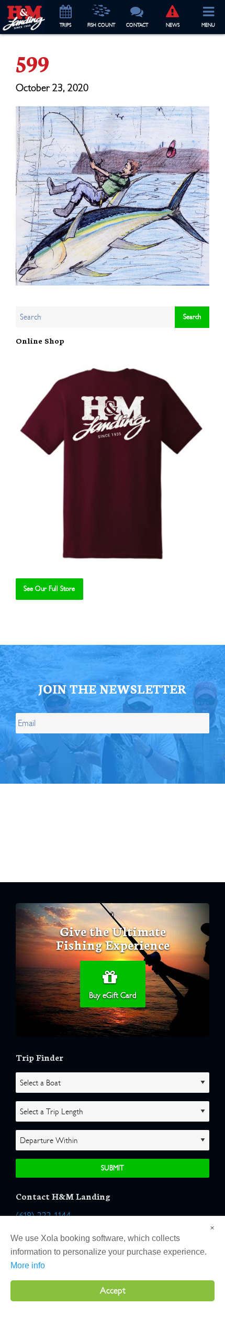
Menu (208, 25)
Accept (113, 1290)
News (172, 25)
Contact (137, 25)
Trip (65, 25)
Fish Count (101, 25)
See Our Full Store (49, 588)
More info (27, 1265)
